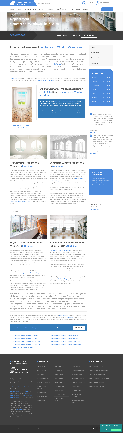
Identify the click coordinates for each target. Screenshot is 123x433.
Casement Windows (78, 378)
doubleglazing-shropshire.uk (98, 382)
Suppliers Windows (78, 390)
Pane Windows (59, 366)
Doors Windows (42, 396)
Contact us (94, 63)
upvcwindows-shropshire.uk (98, 386)
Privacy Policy (14, 430)
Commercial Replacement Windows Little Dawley (27, 341)
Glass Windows (41, 392)
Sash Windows (41, 370)
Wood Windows (77, 374)
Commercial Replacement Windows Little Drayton (65, 341)
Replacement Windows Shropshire (23, 347)
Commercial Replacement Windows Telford (25, 338)
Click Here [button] (112, 426)
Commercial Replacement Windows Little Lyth (26, 344)
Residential (95, 58)
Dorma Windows (60, 382)
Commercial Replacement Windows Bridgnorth (64, 338)
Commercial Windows (43, 382)
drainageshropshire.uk (96, 366)
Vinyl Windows (76, 366)
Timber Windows (42, 366)
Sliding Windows (77, 386)
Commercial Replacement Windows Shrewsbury (65, 335)
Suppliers (51, 9)
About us (94, 47)
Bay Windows (59, 374)
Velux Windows (59, 378)
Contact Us (78, 327)
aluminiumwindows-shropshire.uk (100, 378)
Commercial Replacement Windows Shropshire (26, 335)
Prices (71, 9)
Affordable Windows (78, 382)
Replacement (41, 374)
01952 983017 (90, 4)
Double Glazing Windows (41, 387)
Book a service (107, 9)
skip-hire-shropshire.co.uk (97, 374)
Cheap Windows (59, 386)
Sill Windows (58, 370)
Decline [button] (106, 429)
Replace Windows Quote (59, 399)
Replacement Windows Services (34, 9)
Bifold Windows (41, 400)
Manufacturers (61, 9)
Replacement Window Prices (78, 402)
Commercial (95, 53)
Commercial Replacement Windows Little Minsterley (66, 344)
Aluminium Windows (78, 370)
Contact (85, 9)
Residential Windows (43, 378)
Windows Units (59, 390)
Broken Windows (60, 394)
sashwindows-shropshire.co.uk (99, 370)
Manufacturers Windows (76, 395)
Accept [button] (116, 429)
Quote (78, 9)
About (19, 9)
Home (12, 9)
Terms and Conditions (52, 428)
